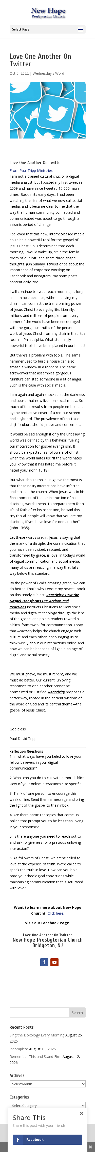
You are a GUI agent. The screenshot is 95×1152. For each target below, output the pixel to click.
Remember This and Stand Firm (36, 1056)
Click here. (56, 913)
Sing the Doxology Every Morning (37, 1035)
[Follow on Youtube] (54, 962)
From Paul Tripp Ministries (31, 170)
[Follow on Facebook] (44, 962)
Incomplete (19, 1049)
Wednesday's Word (48, 73)
